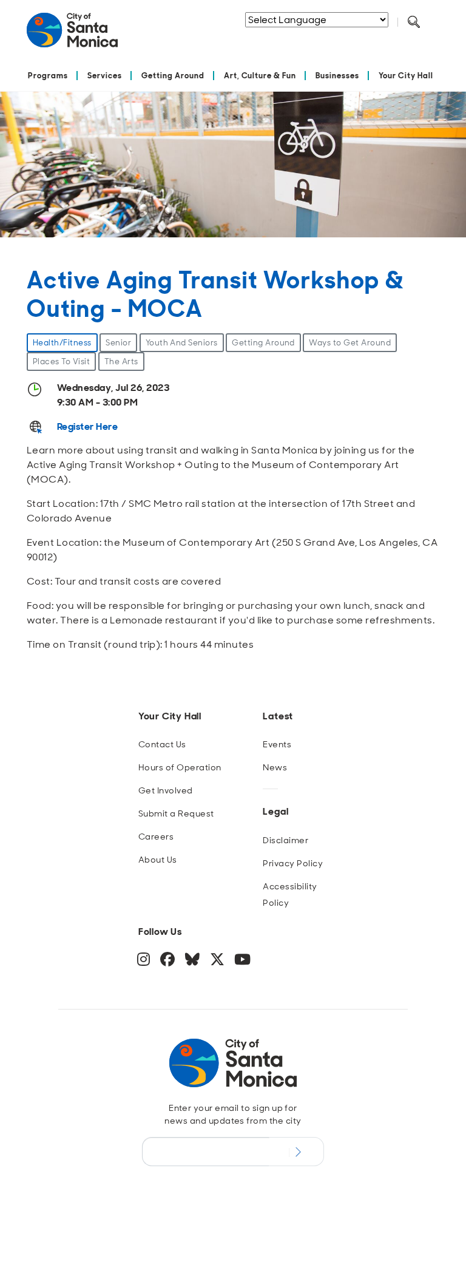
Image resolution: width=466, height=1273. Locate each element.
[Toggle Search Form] (414, 22)
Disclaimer (285, 840)
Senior (118, 343)
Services (104, 75)
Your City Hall (406, 75)
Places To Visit (61, 361)
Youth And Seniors (182, 343)
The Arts (121, 361)
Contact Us (162, 744)
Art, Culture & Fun (260, 75)
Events (277, 744)
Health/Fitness (62, 343)
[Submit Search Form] (305, 37)
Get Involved (165, 790)
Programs (48, 75)
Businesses (337, 75)
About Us (157, 859)
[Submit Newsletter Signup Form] (296, 1151)
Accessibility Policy (290, 894)
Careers (156, 836)
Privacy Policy (293, 863)
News (275, 767)
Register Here (87, 426)
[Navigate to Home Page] (72, 35)
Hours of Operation (179, 767)
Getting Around (172, 75)
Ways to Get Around (350, 343)
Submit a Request (176, 813)
